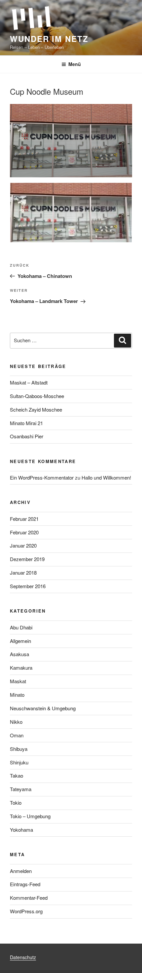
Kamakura (21, 667)
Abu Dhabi (21, 627)
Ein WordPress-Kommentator (42, 477)
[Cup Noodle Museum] (71, 214)
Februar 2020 (24, 532)
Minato (17, 694)
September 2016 (28, 586)
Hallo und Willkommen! (106, 477)
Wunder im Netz (49, 38)
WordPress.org (26, 911)
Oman (16, 735)
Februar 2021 (24, 518)
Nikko (16, 721)
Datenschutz (23, 957)
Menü (74, 64)
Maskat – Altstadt (29, 382)
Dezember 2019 (27, 558)
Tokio (15, 802)
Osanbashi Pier (26, 436)
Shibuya (18, 748)
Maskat (18, 681)
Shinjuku (19, 762)
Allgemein (20, 640)
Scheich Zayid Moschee (36, 409)
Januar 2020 (23, 545)
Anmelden (21, 870)
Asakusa (19, 654)
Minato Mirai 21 (26, 422)
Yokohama (21, 829)
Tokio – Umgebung (30, 816)
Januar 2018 (23, 572)
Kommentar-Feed (29, 897)
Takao (16, 775)
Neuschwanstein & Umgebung (43, 708)
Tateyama (20, 789)
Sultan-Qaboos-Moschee (37, 395)
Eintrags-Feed (25, 884)
